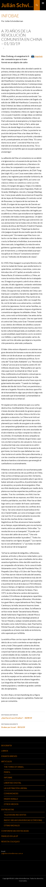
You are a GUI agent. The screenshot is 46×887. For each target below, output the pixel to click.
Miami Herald (11, 799)
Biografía (6, 745)
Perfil (7, 772)
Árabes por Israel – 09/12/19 (13, 725)
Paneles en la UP (9, 836)
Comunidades (11, 793)
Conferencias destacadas (15, 831)
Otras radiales (12, 825)
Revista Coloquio (10, 841)
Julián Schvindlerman (17, 5)
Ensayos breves (9, 756)
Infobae (8, 777)
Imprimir (39, 56)
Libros (4, 751)
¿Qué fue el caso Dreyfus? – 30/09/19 (16, 716)
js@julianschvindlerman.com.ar (12, 853)
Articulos (6, 761)
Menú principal (43, 3)
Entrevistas (7, 809)
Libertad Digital (12, 783)
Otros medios (11, 804)
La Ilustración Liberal (15, 788)
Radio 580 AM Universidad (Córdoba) (23, 820)
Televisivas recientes (15, 815)
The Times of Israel (14, 767)
